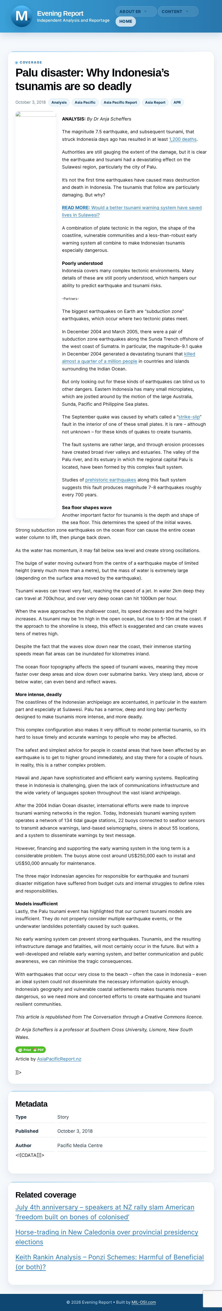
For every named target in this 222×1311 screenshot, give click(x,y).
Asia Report (155, 102)
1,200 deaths (183, 139)
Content (172, 11)
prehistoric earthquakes (110, 480)
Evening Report (60, 13)
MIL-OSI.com (144, 1302)
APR (177, 102)
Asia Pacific (85, 102)
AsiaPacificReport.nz (59, 1059)
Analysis (59, 102)
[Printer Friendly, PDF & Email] (30, 1051)
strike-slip (189, 417)
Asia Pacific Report (120, 102)
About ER (130, 11)
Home (125, 21)
